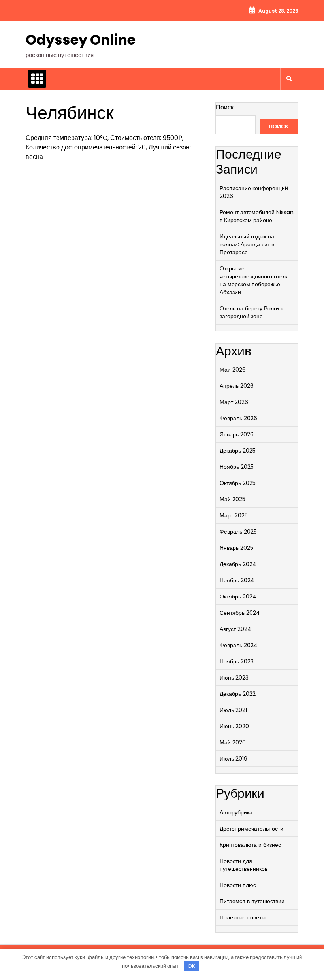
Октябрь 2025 (238, 483)
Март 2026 (234, 402)
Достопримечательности (251, 829)
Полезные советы (243, 917)
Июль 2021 (233, 710)
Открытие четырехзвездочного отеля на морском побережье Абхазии (254, 280)
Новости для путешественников (243, 865)
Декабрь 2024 (238, 564)
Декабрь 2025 (238, 451)
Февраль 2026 (238, 418)
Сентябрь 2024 (240, 613)
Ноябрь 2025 (237, 467)
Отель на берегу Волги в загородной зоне (251, 312)
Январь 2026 (237, 434)
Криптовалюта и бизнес (250, 845)
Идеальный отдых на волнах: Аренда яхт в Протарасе (247, 244)
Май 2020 (233, 742)
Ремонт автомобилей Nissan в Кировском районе (257, 216)
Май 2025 (232, 499)
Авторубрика (236, 812)
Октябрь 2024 (238, 596)
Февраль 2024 (239, 645)
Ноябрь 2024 (237, 580)
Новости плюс (238, 885)
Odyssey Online (81, 39)
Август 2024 (235, 629)
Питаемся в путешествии (252, 901)
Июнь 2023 (234, 678)
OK (191, 966)
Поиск (225, 107)
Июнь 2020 (234, 726)
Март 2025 (234, 515)
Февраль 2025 (238, 532)
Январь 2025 (236, 548)
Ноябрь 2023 (237, 661)
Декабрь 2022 (238, 694)
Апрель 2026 (237, 386)
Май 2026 (233, 370)
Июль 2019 (233, 759)
